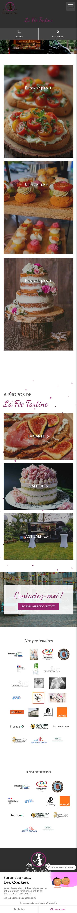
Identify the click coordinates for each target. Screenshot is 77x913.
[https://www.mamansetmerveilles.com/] (19, 739)
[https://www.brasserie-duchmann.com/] (48, 712)
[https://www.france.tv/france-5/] (17, 726)
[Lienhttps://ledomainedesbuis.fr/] (33, 712)
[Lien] (34, 654)
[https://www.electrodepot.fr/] (39, 726)
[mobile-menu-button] (70, 6)
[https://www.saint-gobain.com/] (39, 739)
